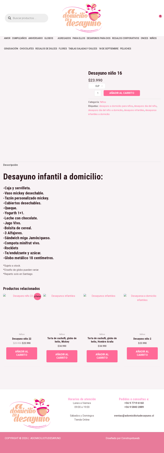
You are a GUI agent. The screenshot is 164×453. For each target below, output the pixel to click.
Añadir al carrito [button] (21, 353)
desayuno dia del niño (145, 106)
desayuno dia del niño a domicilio (105, 110)
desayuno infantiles (134, 110)
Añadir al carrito (121, 93)
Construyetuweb (130, 438)
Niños (103, 102)
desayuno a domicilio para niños (116, 106)
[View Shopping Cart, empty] (158, 18)
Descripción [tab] (10, 164)
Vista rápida (21, 327)
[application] (54, 38)
